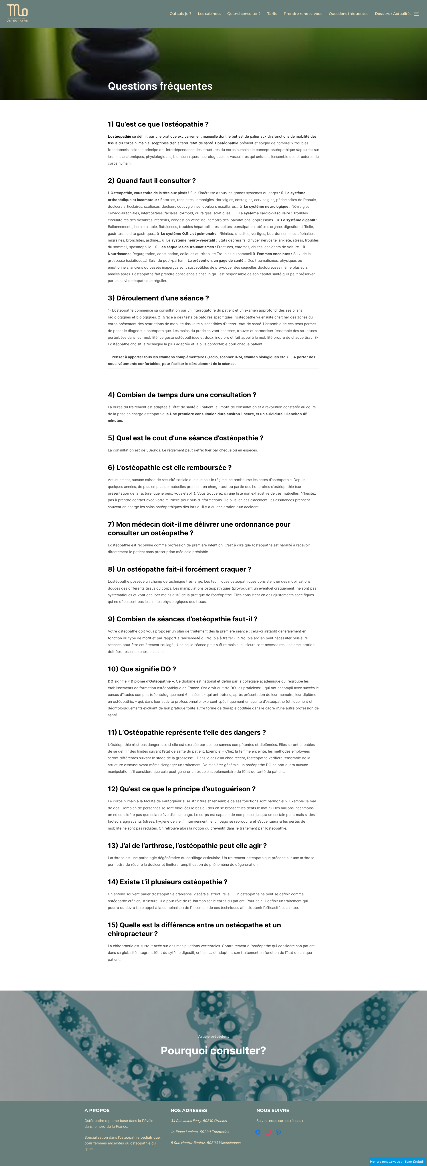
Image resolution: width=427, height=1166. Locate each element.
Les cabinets (209, 14)
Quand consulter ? (244, 14)
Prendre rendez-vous (303, 14)
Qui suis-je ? (180, 14)
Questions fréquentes (348, 14)
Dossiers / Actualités (393, 14)
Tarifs (272, 14)
